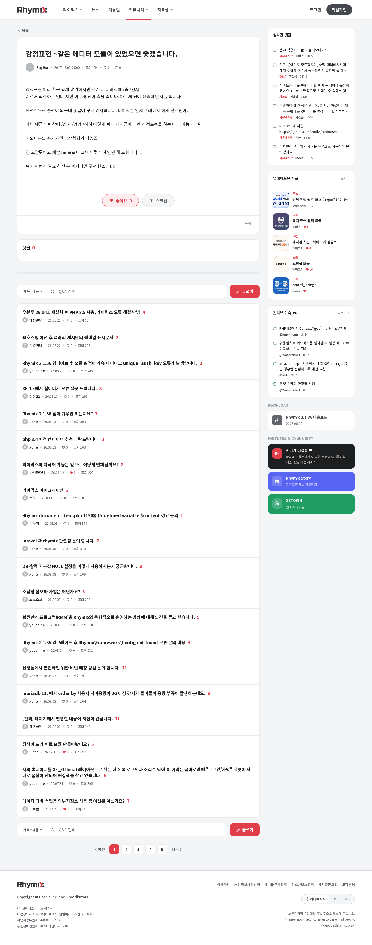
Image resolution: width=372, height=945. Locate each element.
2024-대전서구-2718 (53, 926)
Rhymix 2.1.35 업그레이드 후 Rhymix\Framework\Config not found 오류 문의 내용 (103, 642)
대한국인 (35, 726)
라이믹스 (71, 10)
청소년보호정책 (302, 884)
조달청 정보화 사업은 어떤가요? (51, 591)
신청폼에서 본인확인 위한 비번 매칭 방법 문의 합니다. (71, 667)
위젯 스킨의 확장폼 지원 (297, 383)
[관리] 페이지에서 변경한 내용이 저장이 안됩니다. (67, 718)
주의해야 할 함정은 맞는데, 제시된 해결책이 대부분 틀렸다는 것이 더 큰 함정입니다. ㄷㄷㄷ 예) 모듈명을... (313, 111)
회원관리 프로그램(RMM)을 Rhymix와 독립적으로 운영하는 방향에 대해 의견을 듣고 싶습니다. (108, 617)
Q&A (282, 76)
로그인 (315, 10)
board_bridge (285, 280)
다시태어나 (37, 472)
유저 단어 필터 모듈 (288, 215)
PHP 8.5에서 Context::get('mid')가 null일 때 (313, 328)
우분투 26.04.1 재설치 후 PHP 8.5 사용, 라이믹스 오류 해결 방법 (81, 312)
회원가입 (339, 10)
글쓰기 (248, 291)
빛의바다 (35, 345)
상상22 (34, 396)
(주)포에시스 (25, 908)
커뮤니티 (137, 10)
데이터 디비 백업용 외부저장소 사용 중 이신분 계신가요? (73, 801)
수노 (32, 497)
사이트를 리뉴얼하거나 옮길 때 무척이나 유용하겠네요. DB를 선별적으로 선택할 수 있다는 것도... (314, 90)
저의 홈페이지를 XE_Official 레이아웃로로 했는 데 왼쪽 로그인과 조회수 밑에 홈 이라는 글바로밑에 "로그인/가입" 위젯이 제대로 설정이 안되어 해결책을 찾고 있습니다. (136, 772)
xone (33, 421)
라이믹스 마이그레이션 (43, 490)
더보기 (342, 178)
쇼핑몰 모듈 (282, 258)
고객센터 (348, 884)
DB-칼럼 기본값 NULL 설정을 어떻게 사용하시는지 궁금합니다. (79, 566)
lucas (33, 751)
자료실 (163, 10)
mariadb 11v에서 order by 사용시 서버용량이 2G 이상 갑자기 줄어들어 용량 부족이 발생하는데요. (113, 693)
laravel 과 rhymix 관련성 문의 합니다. (58, 540)
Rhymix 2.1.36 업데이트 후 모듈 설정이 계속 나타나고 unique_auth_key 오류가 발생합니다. (109, 363)
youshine (37, 370)
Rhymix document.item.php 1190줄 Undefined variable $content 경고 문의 (100, 515)
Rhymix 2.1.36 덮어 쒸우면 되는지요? (57, 413)
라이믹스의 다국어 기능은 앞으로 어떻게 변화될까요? (70, 464)
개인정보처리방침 (247, 884)
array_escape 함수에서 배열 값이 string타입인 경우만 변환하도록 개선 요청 (313, 366)
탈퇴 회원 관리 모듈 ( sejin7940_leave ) (305, 194)
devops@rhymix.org (338, 925)
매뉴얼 (114, 10)
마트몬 (34, 808)
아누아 (34, 523)
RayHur (42, 67)
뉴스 (95, 10)
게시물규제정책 (275, 884)
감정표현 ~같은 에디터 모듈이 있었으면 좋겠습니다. (102, 53)
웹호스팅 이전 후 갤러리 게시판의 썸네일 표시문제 (68, 337)
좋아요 (124, 200)
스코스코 (35, 599)
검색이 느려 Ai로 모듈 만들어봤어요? (55, 744)
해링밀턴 (35, 320)
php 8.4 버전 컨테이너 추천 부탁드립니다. (61, 439)
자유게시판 (286, 56)
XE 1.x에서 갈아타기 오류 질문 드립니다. (59, 388)
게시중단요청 (328, 884)
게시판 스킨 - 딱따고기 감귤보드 (298, 237)
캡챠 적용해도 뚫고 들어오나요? (302, 50)
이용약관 (223, 884)
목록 (25, 30)
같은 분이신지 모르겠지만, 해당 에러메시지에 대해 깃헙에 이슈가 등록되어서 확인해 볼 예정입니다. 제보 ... (313, 70)
